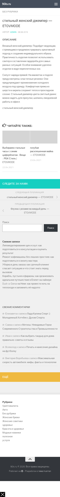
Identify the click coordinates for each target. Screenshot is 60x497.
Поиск (5, 222)
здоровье (7, 425)
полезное (7, 436)
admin (13, 32)
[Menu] (56, 4)
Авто (5, 409)
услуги (6, 440)
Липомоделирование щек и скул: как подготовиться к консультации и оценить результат (24, 249)
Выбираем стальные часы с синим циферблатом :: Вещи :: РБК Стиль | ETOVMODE (14, 155)
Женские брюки (11, 417)
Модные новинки (11, 432)
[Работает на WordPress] (22, 471)
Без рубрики (10, 11)
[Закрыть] (2, 494)
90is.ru (6, 4)
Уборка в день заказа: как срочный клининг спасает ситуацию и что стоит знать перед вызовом (25, 268)
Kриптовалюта (10, 405)
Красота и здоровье (13, 428)
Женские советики (12, 421)
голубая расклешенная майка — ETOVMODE (41, 151)
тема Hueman (44, 471)
